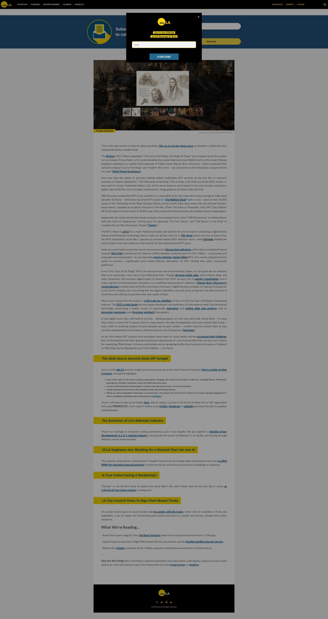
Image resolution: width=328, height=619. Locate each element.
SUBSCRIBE (164, 56)
